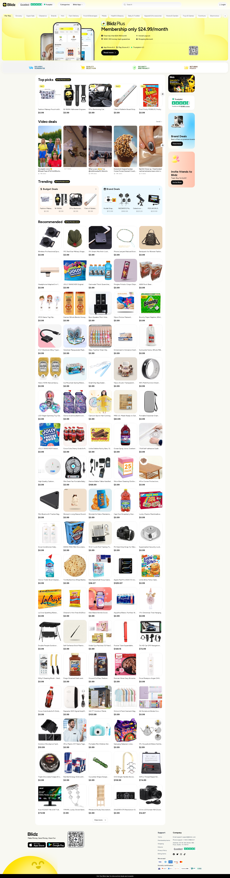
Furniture (202, 16)
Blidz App (77, 5)
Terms (160, 837)
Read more (109, 52)
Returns (160, 847)
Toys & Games (188, 16)
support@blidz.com (189, 837)
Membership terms (164, 840)
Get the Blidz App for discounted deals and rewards (115, 876)
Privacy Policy (162, 850)
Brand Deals (113, 189)
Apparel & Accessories (153, 16)
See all (158, 122)
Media (104, 16)
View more (98, 820)
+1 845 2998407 (189, 840)
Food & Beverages (90, 16)
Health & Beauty (117, 16)
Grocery (18, 16)
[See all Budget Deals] (96, 189)
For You (8, 16)
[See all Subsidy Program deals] (160, 189)
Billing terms (162, 854)
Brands (53, 16)
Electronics (214, 16)
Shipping (161, 844)
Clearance (43, 16)
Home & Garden (172, 16)
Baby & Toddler (134, 16)
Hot (62, 16)
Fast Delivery (74, 16)
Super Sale (30, 16)
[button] (49, 99)
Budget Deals (50, 189)
